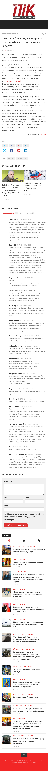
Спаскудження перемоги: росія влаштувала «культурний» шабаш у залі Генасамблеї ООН (29, 609)
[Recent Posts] (9, 540)
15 (45, 34)
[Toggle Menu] (45, 27)
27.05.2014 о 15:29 (31, 373)
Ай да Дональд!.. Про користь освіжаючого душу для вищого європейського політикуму (26, 639)
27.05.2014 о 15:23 (30, 406)
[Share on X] (5, 148)
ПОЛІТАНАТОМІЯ (26, 666)
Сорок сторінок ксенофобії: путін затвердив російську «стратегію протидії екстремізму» (26, 684)
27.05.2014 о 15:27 (26, 399)
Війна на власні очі (20, 649)
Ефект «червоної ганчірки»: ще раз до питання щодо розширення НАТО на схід (29, 624)
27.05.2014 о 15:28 (27, 389)
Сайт (6, 505)
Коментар (9, 481)
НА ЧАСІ (32, 546)
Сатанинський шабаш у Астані (25, 697)
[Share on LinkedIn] (26, 148)
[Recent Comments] (38, 540)
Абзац (15, 589)
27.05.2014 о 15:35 (25, 245)
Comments (11, 213)
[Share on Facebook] (12, 148)
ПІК (5, 50)
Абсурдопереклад (20, 546)
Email (27, 497)
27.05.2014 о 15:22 (33, 424)
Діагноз (16, 559)
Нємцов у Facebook (13, 81)
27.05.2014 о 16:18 (25, 219)
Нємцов (19, 158)
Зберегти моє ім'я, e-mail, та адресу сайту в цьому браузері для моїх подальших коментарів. (24, 517)
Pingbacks (27, 213)
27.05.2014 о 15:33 (28, 321)
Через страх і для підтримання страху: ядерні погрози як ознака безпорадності (28, 741)
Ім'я (5, 497)
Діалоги (16, 572)
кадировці (11, 158)
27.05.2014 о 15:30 (25, 358)
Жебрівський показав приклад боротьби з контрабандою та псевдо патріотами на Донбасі (10, 190)
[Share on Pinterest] (19, 148)
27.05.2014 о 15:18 (34, 454)
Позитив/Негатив (10, 34)
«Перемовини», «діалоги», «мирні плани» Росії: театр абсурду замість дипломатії (27, 594)
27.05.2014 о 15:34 (33, 278)
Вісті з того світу (19, 634)
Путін (25, 158)
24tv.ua (43, 134)
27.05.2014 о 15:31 (33, 336)
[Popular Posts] (24, 540)
